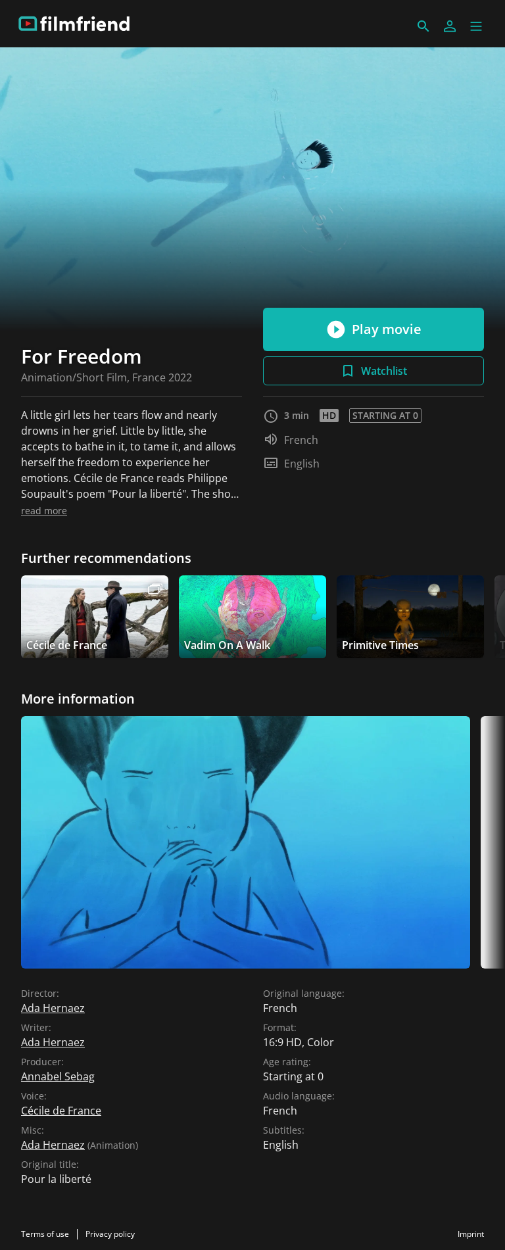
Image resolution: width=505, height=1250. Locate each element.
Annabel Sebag (58, 1076)
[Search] (423, 26)
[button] (476, 26)
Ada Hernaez (53, 1008)
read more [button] (44, 510)
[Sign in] (450, 26)
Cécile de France (61, 1110)
